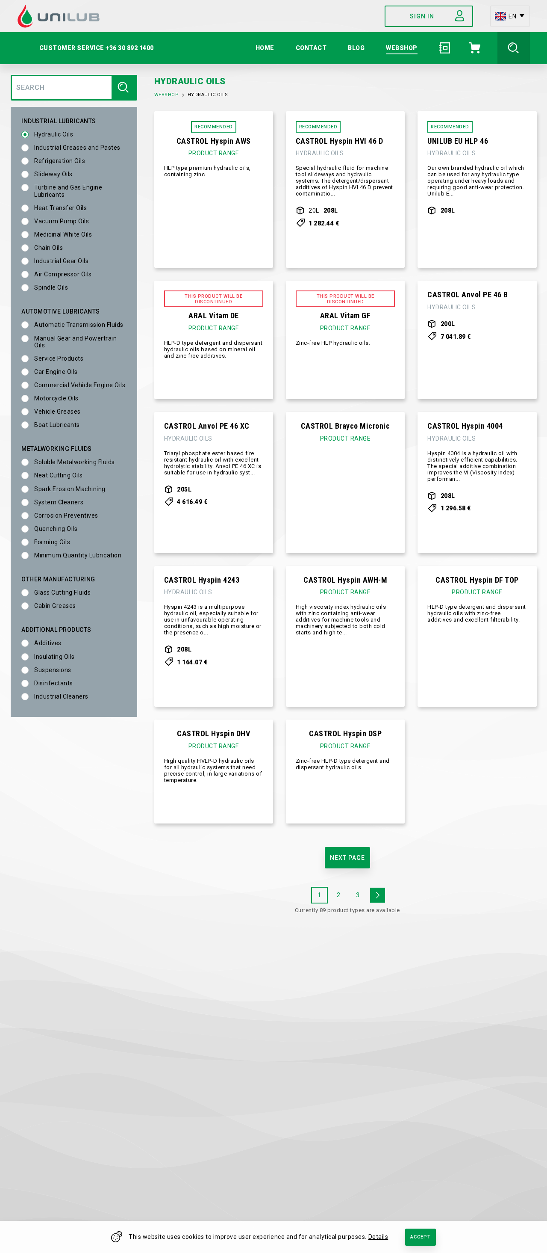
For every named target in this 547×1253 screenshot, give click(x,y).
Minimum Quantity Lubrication (77, 555)
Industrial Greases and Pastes (77, 147)
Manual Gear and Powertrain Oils (75, 342)
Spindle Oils (51, 287)
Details (378, 1236)
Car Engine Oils (56, 371)
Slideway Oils (53, 174)
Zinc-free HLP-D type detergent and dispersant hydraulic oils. (343, 764)
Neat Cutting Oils (58, 475)
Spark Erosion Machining (70, 489)
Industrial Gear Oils (61, 261)
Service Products (58, 358)
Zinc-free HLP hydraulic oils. (333, 343)
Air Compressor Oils (63, 274)
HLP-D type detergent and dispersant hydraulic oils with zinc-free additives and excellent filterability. (476, 613)
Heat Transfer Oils (60, 207)
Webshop (166, 95)
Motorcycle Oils (56, 398)
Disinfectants (53, 683)
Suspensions (52, 669)
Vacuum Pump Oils (61, 221)
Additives (48, 643)
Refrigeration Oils (59, 160)
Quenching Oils (55, 528)
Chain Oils (48, 247)
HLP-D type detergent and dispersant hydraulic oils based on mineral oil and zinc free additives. (213, 349)
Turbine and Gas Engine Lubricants (68, 191)
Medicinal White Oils (63, 234)
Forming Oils (52, 542)
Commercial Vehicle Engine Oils (79, 385)
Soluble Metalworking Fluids (74, 462)
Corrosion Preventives (66, 515)
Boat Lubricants (57, 424)
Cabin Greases (55, 605)
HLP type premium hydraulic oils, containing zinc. (207, 171)
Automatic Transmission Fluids (79, 324)
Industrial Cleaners (61, 696)
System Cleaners (59, 502)
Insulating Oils (54, 656)
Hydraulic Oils (53, 134)
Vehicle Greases (57, 411)
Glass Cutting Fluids (62, 592)
